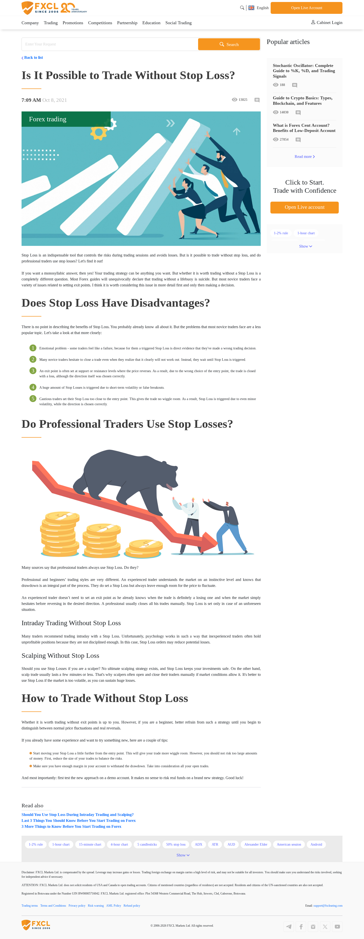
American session (289, 844)
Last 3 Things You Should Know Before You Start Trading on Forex (79, 820)
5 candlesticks (147, 844)
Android (316, 844)
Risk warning (96, 905)
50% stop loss (175, 844)
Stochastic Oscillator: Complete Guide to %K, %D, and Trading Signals (304, 71)
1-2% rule (281, 233)
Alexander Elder (255, 844)
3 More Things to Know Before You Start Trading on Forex (71, 826)
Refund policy (132, 905)
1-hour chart (306, 233)
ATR (215, 844)
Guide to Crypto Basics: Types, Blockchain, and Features (303, 100)
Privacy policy (77, 905)
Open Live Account (306, 8)
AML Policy (113, 905)
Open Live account (305, 207)
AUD (231, 844)
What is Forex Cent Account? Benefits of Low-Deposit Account (304, 128)
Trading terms (30, 905)
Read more (303, 156)
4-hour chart (119, 844)
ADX (198, 844)
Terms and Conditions (53, 905)
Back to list (33, 57)
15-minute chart (90, 844)
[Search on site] (242, 8)
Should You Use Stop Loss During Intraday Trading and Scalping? (78, 814)
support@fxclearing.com (327, 905)
